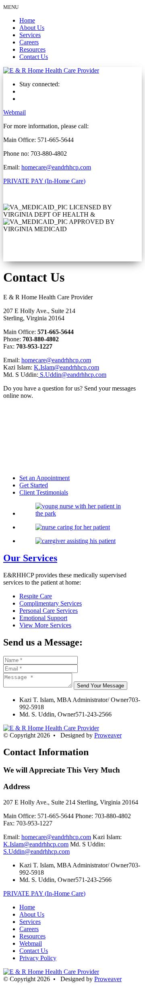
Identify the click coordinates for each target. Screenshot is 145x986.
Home (27, 20)
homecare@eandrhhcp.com (56, 167)
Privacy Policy (37, 958)
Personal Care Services (48, 610)
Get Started (33, 485)
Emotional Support (43, 617)
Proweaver (108, 735)
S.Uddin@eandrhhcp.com (72, 374)
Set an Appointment (44, 477)
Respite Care (35, 596)
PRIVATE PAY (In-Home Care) (44, 181)
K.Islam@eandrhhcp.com (66, 367)
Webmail (14, 112)
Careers (29, 42)
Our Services (30, 558)
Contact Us (33, 56)
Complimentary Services (50, 603)
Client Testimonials (43, 492)
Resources (32, 49)
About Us (31, 27)
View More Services (45, 625)
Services (30, 34)
